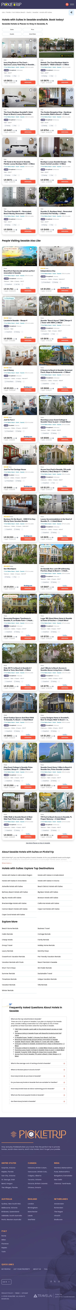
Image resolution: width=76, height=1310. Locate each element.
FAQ (45, 1269)
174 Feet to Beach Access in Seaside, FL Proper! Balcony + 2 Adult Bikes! (56, 818)
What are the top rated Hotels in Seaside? (26, 1019)
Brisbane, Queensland (10, 1212)
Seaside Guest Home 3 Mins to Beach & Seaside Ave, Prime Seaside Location (56, 768)
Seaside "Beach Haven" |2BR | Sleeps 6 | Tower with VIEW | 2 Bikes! (56, 322)
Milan (3, 1240)
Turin (3, 1251)
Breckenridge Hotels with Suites (14, 903)
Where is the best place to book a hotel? (25, 1070)
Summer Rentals (8, 973)
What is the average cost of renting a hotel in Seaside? (31, 1063)
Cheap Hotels (7, 940)
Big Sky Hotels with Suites (11, 898)
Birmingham (33, 1208)
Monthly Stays (43, 951)
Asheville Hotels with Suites (12, 886)
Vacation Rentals (8, 985)
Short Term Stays (9, 968)
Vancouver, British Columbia (39, 1172)
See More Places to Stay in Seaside (38, 843)
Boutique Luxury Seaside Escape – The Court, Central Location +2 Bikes (56, 163)
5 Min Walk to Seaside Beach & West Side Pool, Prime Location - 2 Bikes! (18, 818)
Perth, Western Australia (11, 1219)
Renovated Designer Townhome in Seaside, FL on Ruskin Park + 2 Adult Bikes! (18, 619)
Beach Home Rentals (10, 928)
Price (32, 29)
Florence (5, 1244)
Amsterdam (59, 1204)
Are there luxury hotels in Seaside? (23, 1101)
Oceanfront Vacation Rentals (13, 956)
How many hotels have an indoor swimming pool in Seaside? (32, 1089)
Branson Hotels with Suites (48, 898)
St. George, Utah (8, 1179)
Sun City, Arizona (8, 1176)
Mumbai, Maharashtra (63, 1168)
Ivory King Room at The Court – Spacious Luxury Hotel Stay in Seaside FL (19, 64)
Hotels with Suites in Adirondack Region (17, 875)
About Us (37, 1269)
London (31, 1204)
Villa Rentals (42, 985)
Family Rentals (43, 940)
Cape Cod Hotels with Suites (48, 909)
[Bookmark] (34, 40)
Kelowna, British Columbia (38, 1168)
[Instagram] (59, 1282)
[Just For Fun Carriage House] (19, 455)
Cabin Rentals (7, 934)
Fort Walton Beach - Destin (12, 67)
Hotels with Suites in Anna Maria (14, 881)
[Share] (71, 12)
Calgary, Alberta (34, 1176)
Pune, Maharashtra (62, 1172)
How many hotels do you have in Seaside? (26, 1076)
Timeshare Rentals (9, 979)
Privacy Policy (7, 1293)
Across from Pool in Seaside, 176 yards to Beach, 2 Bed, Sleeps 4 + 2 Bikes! (56, 470)
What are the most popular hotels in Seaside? (27, 1095)
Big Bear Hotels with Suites (48, 892)
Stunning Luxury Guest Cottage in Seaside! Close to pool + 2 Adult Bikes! (56, 421)
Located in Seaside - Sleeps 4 (15, 320)
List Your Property (22, 1269)
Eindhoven (58, 1219)
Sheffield (31, 1219)
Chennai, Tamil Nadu (62, 1183)
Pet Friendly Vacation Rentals (49, 956)
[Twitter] (55, 1282)
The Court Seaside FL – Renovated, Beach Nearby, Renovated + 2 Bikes (18, 212)
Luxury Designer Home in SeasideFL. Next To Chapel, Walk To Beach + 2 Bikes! (55, 719)
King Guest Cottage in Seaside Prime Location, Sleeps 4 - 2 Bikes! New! (18, 768)
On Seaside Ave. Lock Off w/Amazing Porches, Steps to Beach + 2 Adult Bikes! (55, 570)
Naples (4, 1248)
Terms (17, 1293)
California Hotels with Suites (48, 903)
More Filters (32, 34)
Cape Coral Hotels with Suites (13, 914)
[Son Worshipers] (19, 554)
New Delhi (58, 1179)
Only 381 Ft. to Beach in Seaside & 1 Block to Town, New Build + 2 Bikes (17, 669)
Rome (3, 1236)
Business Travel (44, 928)
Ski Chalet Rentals (45, 968)
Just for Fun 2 (9, 420)
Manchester (33, 1212)
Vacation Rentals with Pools (12, 962)
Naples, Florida (7, 1172)
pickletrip (11, 1296)
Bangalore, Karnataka (63, 1176)
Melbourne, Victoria (9, 1208)
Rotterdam (58, 1208)
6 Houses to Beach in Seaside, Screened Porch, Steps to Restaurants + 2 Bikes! (56, 371)
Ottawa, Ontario (34, 1187)
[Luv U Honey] (19, 355)
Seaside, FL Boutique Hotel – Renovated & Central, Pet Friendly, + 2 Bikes (56, 212)
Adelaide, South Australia (11, 1215)
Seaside (22, 67)
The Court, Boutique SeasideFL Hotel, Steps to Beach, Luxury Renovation (18, 113)
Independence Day (48, 271)
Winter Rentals (7, 990)
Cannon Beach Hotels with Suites (14, 909)
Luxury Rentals (7, 951)
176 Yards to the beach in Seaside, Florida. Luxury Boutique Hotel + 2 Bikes (19, 163)
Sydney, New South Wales (11, 1204)
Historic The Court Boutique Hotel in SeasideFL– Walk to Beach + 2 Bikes (55, 64)
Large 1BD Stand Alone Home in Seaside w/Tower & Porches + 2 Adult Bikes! (56, 619)
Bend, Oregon (6, 1183)
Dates (12, 29)
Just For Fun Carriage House (15, 469)
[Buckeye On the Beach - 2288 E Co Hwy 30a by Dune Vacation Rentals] (19, 504)
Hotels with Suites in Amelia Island (51, 875)
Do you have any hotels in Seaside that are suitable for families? (34, 1082)
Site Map (25, 1293)
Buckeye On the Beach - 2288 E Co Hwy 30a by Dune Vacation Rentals (19, 520)
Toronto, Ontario (34, 1179)
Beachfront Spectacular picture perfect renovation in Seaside (19, 272)
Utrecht (57, 1215)
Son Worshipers (10, 569)
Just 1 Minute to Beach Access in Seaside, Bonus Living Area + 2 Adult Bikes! (55, 669)
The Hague (58, 1212)
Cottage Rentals (44, 934)
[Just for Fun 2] (19, 405)
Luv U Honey (9, 370)
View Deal (28, 82)
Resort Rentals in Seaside (47, 962)
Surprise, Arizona (8, 1168)
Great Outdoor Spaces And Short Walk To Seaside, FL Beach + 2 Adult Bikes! (19, 719)
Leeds (30, 1215)
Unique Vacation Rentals (47, 979)
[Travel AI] (42, 1295)
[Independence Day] (56, 256)
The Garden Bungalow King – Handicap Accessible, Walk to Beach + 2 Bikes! (56, 113)
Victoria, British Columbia (38, 1183)
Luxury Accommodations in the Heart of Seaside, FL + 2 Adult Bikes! (56, 520)
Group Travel (7, 945)
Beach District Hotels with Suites (50, 886)
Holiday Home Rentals (46, 945)
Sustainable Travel (45, 973)
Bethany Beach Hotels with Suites (15, 892)
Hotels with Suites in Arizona (48, 881)
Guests (12, 34)
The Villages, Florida (9, 1187)
